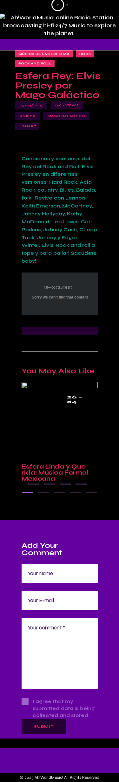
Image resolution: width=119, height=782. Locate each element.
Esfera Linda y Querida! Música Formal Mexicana (55, 472)
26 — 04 (75, 399)
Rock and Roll (35, 63)
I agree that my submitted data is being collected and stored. (64, 708)
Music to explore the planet (60, 762)
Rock (85, 54)
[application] (59, 6)
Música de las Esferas (44, 54)
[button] (33, 484)
